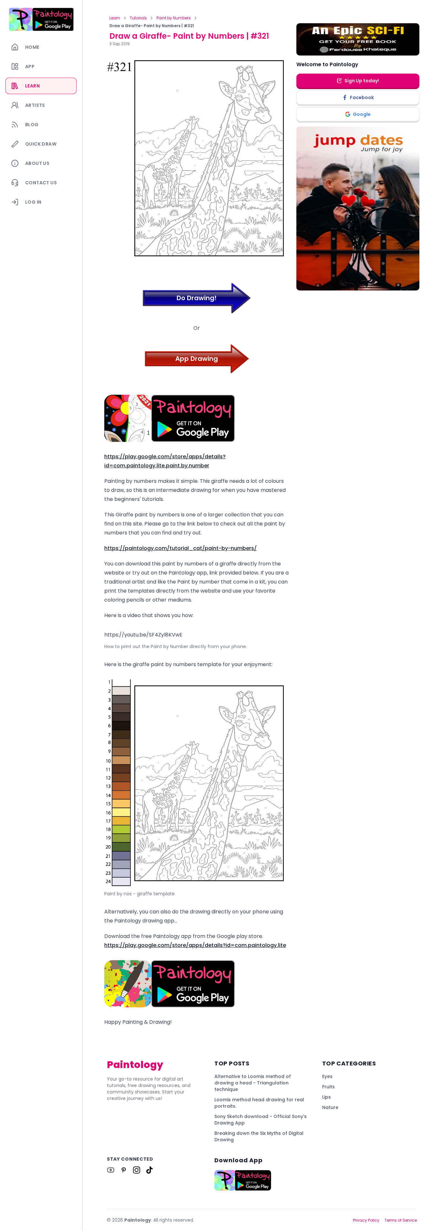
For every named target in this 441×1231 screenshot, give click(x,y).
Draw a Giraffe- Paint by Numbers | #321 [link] (151, 25)
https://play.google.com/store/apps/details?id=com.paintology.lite (195, 945)
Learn (114, 18)
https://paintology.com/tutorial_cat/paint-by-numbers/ (180, 548)
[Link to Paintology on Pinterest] (124, 1170)
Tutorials (138, 18)
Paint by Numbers (174, 18)
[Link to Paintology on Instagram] (136, 1170)
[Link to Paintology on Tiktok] (149, 1170)
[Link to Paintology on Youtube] (111, 1170)
